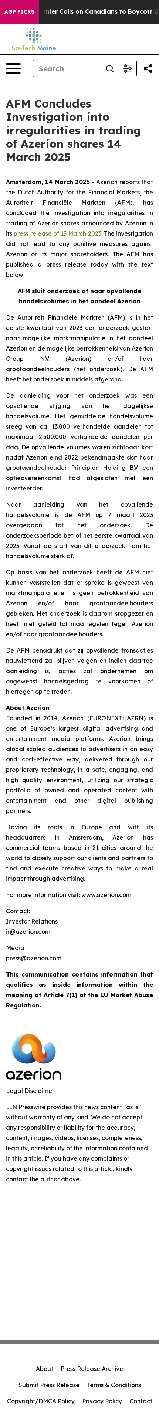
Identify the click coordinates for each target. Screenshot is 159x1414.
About (44, 1368)
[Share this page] (148, 68)
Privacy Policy (102, 1401)
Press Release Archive (92, 1368)
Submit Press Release (49, 1385)
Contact (140, 1401)
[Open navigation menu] (13, 68)
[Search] (110, 68)
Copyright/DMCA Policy (41, 1401)
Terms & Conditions (114, 1385)
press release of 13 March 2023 (57, 233)
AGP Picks (19, 11)
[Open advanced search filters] (127, 68)
